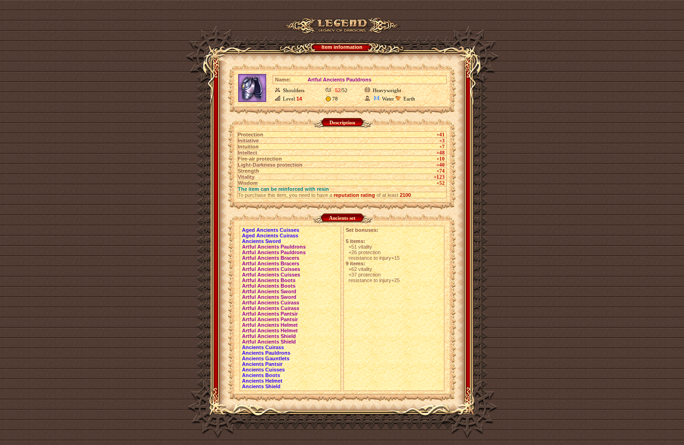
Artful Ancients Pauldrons (274, 246)
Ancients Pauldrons (266, 353)
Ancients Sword (261, 241)
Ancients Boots (261, 375)
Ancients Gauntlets (265, 358)
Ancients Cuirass (263, 347)
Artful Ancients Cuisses (271, 269)
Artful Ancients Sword (269, 291)
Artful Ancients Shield (269, 336)
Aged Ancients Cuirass (270, 235)
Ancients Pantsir (262, 364)
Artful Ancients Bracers (270, 258)
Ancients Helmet (262, 381)
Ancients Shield (261, 386)
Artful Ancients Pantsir (270, 314)
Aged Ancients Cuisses (270, 230)
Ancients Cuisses (263, 369)
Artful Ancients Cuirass (270, 302)
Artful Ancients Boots (268, 280)
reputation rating (354, 195)
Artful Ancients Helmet (270, 325)
